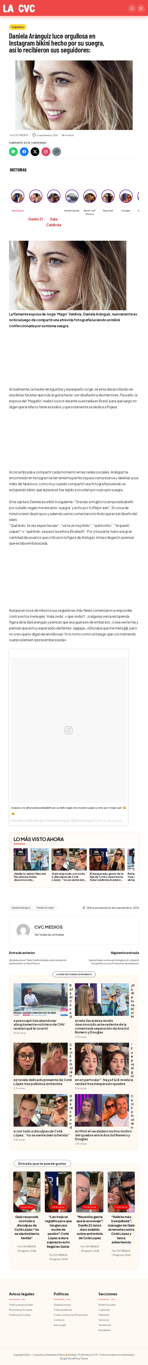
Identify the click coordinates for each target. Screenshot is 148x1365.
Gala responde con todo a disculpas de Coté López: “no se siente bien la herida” (69, 878)
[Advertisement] (72, 357)
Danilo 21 (36, 219)
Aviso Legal (60, 1325)
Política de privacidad (21, 1304)
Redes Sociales (45, 907)
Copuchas (18, 27)
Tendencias (105, 1325)
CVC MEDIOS (48, 927)
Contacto (59, 1320)
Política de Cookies (20, 1315)
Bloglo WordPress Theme (74, 1358)
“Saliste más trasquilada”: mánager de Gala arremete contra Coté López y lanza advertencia (121, 1229)
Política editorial (63, 1310)
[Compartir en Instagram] (46, 151)
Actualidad (104, 1330)
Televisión (104, 1315)
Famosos (104, 1320)
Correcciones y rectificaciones (71, 1315)
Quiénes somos (62, 1304)
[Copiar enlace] (56, 151)
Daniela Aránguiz (21, 907)
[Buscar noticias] (132, 8)
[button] (49, 934)
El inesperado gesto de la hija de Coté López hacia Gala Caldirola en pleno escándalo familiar (106, 878)
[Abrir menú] (141, 8)
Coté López (18, 210)
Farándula (26, 1207)
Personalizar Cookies (20, 1310)
